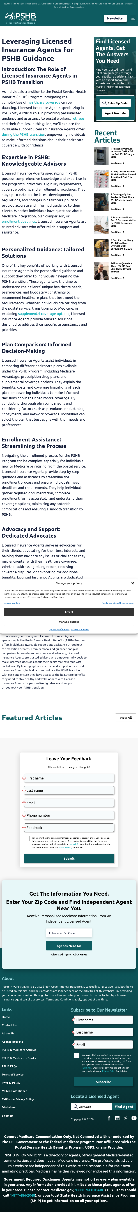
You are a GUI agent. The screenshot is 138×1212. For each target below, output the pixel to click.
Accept (69, 612)
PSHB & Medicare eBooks (19, 1058)
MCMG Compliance (14, 1091)
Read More (116, 163)
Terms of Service (13, 1074)
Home (6, 1017)
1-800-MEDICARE (89, 1190)
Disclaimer (9, 1107)
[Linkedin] (117, 1118)
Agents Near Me (12, 1041)
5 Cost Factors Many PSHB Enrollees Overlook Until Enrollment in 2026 (122, 244)
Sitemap (7, 1115)
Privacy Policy (11, 1082)
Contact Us (9, 1025)
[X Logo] (125, 1118)
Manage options (69, 622)
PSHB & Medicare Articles (19, 1050)
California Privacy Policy (18, 1099)
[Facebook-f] (109, 1118)
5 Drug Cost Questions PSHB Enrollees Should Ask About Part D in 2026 (123, 176)
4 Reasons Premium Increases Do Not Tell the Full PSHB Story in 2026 (123, 153)
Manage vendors (12, 602)
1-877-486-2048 (22, 1195)
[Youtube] (134, 1118)
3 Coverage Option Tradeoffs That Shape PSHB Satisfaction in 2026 (122, 198)
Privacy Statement (80, 629)
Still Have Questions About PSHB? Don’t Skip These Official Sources (121, 267)
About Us (8, 1033)
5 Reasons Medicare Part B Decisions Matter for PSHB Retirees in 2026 (123, 221)
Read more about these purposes (118, 602)
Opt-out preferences (59, 629)
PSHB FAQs (9, 1066)
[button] (132, 583)
